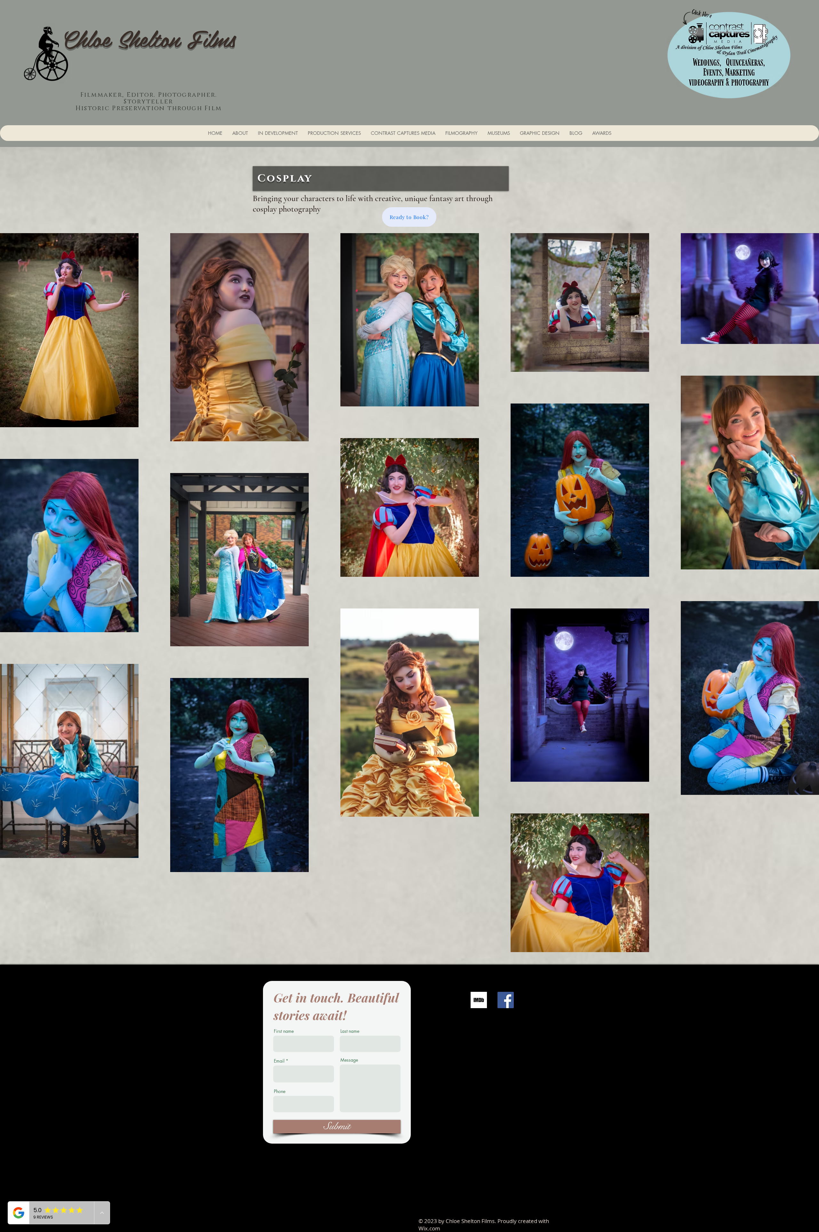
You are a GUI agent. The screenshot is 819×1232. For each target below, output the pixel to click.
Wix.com (429, 1228)
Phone (279, 1091)
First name (284, 1031)
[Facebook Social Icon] (505, 1000)
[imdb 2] (479, 1000)
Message (349, 1060)
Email (279, 1061)
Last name (349, 1031)
